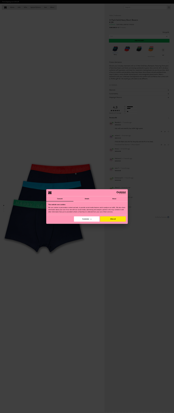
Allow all (113, 219)
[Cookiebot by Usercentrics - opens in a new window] (118, 192)
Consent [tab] (60, 198)
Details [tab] (87, 198)
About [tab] (114, 198)
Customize (85, 219)
